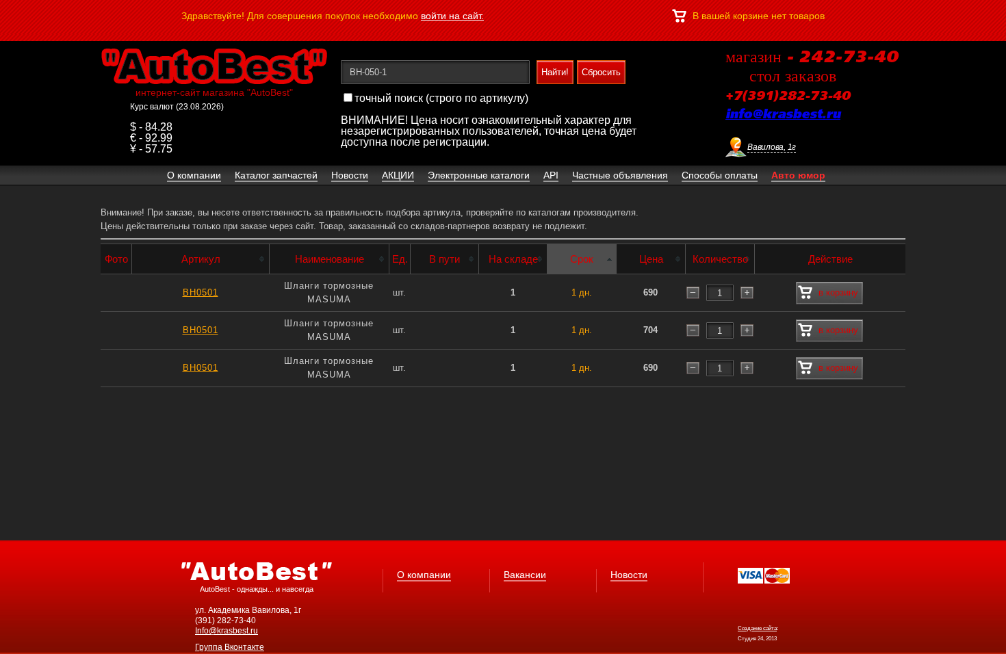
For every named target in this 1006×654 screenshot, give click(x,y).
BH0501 (200, 292)
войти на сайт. (452, 15)
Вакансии (525, 574)
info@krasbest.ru (782, 115)
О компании (424, 574)
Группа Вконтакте (229, 647)
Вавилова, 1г (771, 147)
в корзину (838, 292)
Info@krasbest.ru (226, 631)
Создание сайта (757, 628)
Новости (628, 574)
